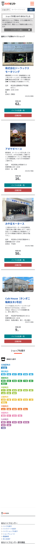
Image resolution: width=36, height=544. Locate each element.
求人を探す (6, 539)
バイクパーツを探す (9, 529)
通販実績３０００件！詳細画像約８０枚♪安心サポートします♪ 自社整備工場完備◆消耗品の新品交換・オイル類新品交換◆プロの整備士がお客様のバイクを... (17, 78)
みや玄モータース (14, 223)
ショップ (5, 9)
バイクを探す (7, 526)
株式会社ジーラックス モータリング (17, 69)
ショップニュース (9, 534)
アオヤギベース (13, 148)
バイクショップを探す (10, 531)
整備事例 (6, 536)
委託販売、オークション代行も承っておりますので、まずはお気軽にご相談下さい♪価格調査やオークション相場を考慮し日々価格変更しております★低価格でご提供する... (17, 157)
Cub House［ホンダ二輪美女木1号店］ (17, 300)
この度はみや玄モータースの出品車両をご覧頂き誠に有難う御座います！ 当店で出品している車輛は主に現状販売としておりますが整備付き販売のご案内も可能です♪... (17, 231)
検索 (31, 9)
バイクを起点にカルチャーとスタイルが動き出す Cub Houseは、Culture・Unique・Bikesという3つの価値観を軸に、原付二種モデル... (17, 309)
